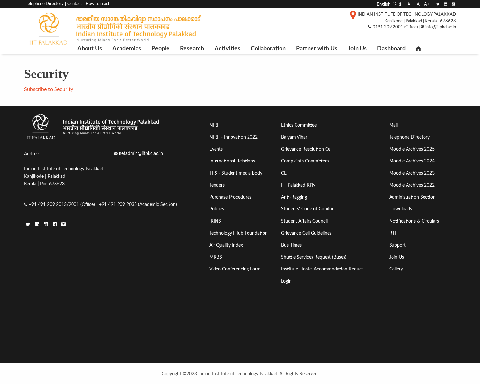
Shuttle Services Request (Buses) (313, 257)
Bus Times (291, 245)
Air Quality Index (226, 245)
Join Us (357, 49)
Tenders (217, 185)
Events (216, 149)
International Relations (232, 161)
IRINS (215, 221)
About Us (89, 49)
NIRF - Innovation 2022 (233, 137)
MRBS (215, 257)
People (160, 49)
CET (285, 173)
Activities (227, 49)
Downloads (400, 209)
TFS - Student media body (235, 173)
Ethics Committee (299, 125)
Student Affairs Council (304, 221)
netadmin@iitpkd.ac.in (141, 153)
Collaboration (268, 49)
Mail (393, 125)
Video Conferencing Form (235, 269)
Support (397, 245)
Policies (216, 209)
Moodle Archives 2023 (412, 173)
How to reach (98, 4)
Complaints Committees (305, 161)
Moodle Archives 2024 (412, 161)
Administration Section (412, 197)
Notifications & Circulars (414, 221)
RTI (392, 233)
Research (192, 49)
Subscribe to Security (48, 89)
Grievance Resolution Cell (306, 149)
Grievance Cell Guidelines (306, 233)
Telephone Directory (45, 4)
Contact (74, 4)
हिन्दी (397, 4)
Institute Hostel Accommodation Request (323, 269)
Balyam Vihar (294, 137)
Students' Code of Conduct (308, 209)
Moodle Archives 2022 (412, 185)
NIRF (214, 125)
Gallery (396, 269)
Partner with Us (316, 49)
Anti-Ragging (294, 197)
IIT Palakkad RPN (298, 185)
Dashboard (391, 49)
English (383, 4)
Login (286, 281)
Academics (126, 49)
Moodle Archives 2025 (412, 149)
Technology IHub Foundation (238, 233)
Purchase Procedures (230, 197)
